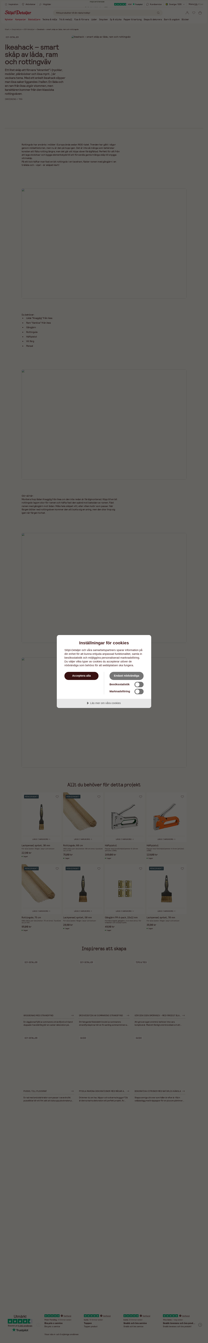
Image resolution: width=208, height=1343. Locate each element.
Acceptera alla (81, 675)
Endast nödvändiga (126, 675)
